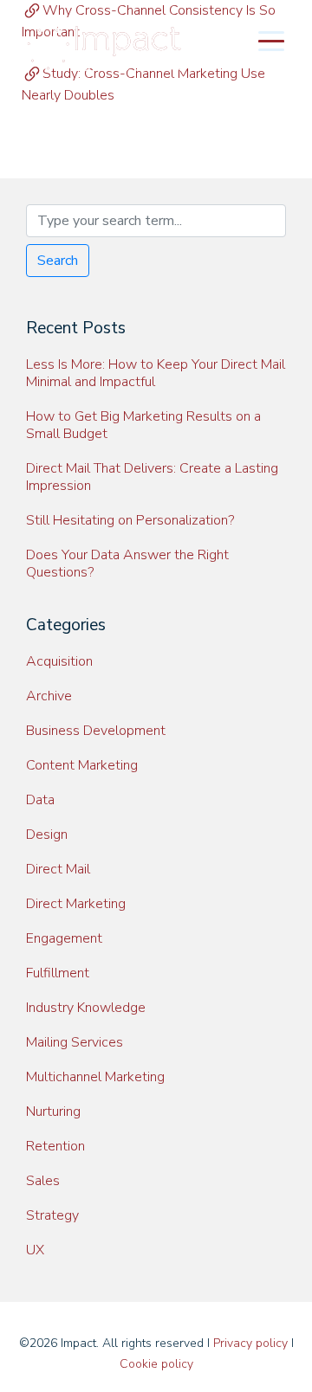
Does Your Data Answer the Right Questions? (127, 563)
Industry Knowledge (86, 1007)
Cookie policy (156, 1364)
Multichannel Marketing (95, 1076)
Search (57, 260)
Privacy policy (250, 1343)
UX (35, 1250)
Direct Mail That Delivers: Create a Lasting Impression (152, 477)
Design (47, 834)
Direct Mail (58, 869)
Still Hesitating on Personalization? (130, 520)
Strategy (52, 1215)
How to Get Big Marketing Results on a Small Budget (143, 425)
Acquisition (59, 661)
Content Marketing (82, 765)
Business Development (96, 730)
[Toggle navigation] (271, 40)
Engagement (64, 938)
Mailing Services (74, 1042)
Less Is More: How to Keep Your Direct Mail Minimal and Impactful (155, 373)
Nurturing (53, 1111)
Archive (49, 696)
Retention (55, 1146)
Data (40, 799)
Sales (43, 1180)
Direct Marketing (76, 903)
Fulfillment (57, 973)
